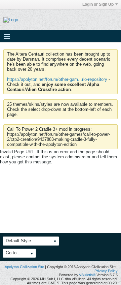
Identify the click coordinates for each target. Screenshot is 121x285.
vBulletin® (87, 275)
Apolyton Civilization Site (24, 267)
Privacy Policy (106, 271)
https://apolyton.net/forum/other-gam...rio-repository (57, 79)
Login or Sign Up (98, 4)
